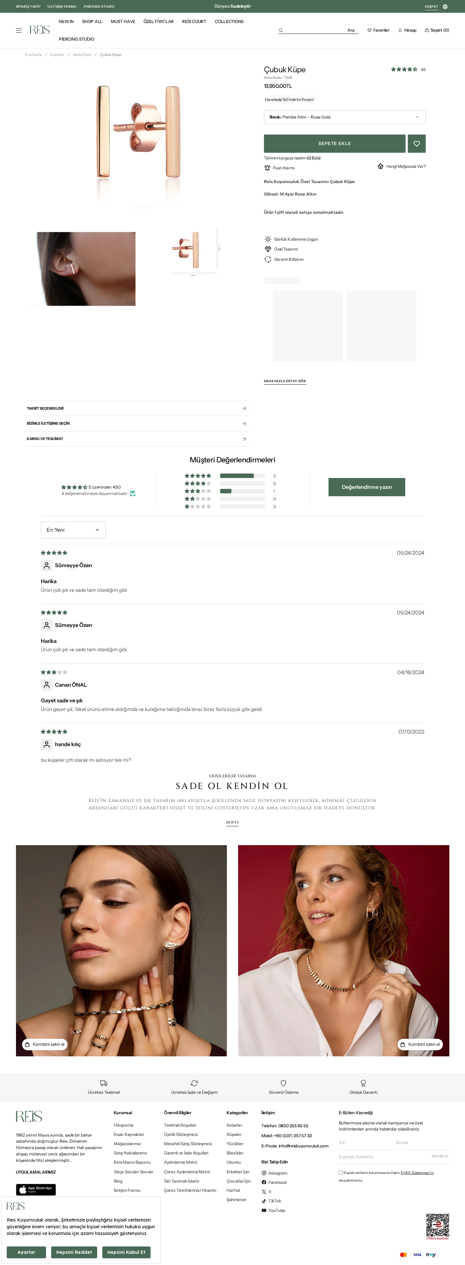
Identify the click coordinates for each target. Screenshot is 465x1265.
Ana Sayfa (33, 54)
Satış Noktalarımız (130, 1152)
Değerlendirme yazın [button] (367, 487)
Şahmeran (236, 1199)
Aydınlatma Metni (180, 1162)
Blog (118, 1181)
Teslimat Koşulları (180, 1125)
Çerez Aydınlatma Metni (187, 1171)
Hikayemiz (124, 1125)
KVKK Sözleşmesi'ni (417, 1172)
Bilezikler (235, 1152)
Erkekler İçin (238, 1171)
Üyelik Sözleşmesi (181, 1134)
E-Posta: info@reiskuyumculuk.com (295, 1145)
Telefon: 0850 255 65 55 (284, 1125)
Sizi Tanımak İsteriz (181, 1181)
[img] (54, 553)
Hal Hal (233, 1190)
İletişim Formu (127, 1190)
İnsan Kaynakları (129, 1134)
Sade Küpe (82, 54)
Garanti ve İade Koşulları (186, 1152)
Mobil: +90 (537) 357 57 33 (286, 1135)
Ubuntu (234, 1162)
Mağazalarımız (127, 1143)
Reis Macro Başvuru (132, 1162)
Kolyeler (234, 1125)
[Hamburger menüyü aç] (19, 30)
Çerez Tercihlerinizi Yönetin (190, 1190)
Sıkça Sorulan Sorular (133, 1171)
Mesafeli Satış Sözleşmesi (188, 1143)
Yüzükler (235, 1143)
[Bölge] (445, 7)
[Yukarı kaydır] (454, 1250)
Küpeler (57, 54)
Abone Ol (440, 1156)
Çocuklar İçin (239, 1181)
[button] (319, 30)
